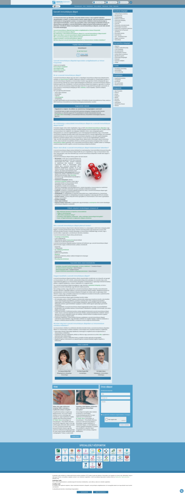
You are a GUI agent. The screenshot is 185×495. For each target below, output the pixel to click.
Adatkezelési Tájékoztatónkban (122, 476)
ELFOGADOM (84, 492)
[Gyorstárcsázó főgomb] (182, 491)
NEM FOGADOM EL (101, 492)
